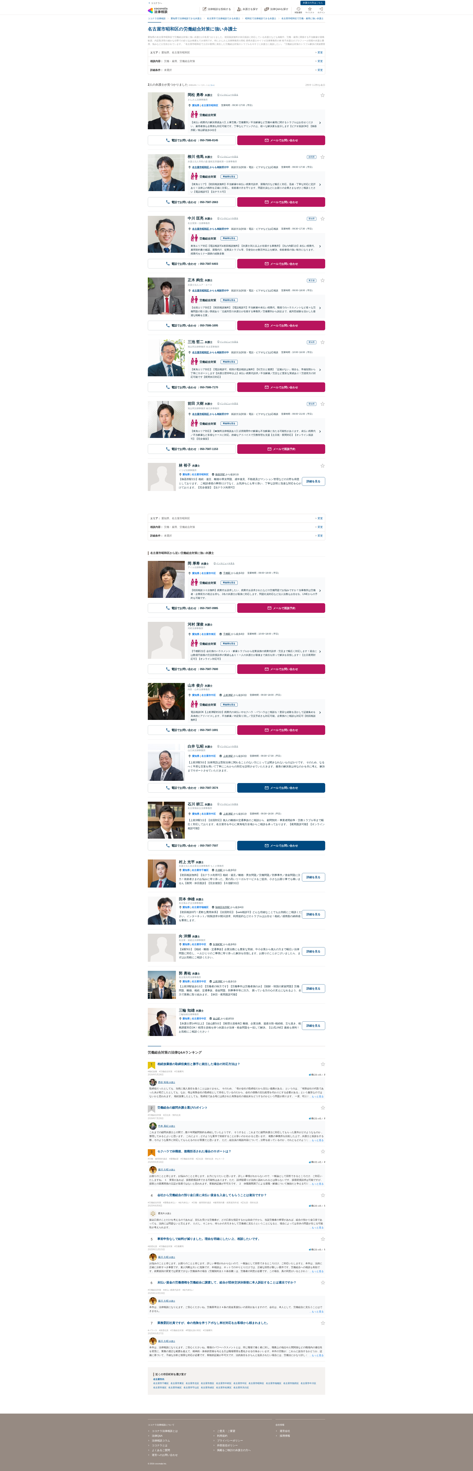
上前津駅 (228, 695)
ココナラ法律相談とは (165, 1430)
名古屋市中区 (208, 573)
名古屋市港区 (159, 1387)
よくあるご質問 (161, 1450)
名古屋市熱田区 (291, 1383)
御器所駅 (220, 474)
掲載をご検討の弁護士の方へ (234, 1450)
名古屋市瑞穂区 (200, 907)
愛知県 (195, 105)
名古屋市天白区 (241, 1387)
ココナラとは (159, 1445)
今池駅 (219, 870)
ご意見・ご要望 (226, 1430)
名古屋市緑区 (207, 1387)
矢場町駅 (218, 944)
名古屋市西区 (207, 1383)
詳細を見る (313, 481)
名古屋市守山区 (191, 1387)
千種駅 (227, 573)
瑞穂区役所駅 (222, 907)
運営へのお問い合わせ (165, 1454)
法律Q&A (157, 1435)
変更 (320, 52)
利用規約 (222, 1435)
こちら (211, 85)
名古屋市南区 (175, 1387)
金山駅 (217, 1018)
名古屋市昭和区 (209, 105)
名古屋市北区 (192, 1383)
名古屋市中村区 (224, 1383)
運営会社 (285, 1430)
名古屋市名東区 (224, 1387)
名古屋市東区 (208, 634)
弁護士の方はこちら (313, 2)
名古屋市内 (158, 1379)
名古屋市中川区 (308, 1383)
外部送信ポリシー (227, 1445)
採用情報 (285, 1435)
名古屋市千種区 (200, 870)
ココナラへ (156, 3)
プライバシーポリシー (230, 1440)
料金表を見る (229, 176)
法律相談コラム (161, 1440)
